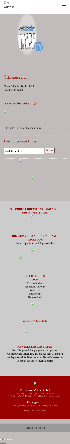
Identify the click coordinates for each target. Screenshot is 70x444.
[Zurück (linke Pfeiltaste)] (1, 443)
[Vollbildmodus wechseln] (4, 439)
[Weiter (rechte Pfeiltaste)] (4, 443)
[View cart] (55, 5)
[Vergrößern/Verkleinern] (1, 439)
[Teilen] (8, 439)
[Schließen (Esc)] (11, 439)
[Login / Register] (46, 5)
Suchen (49, 150)
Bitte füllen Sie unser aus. (22, 128)
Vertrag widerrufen (35, 427)
